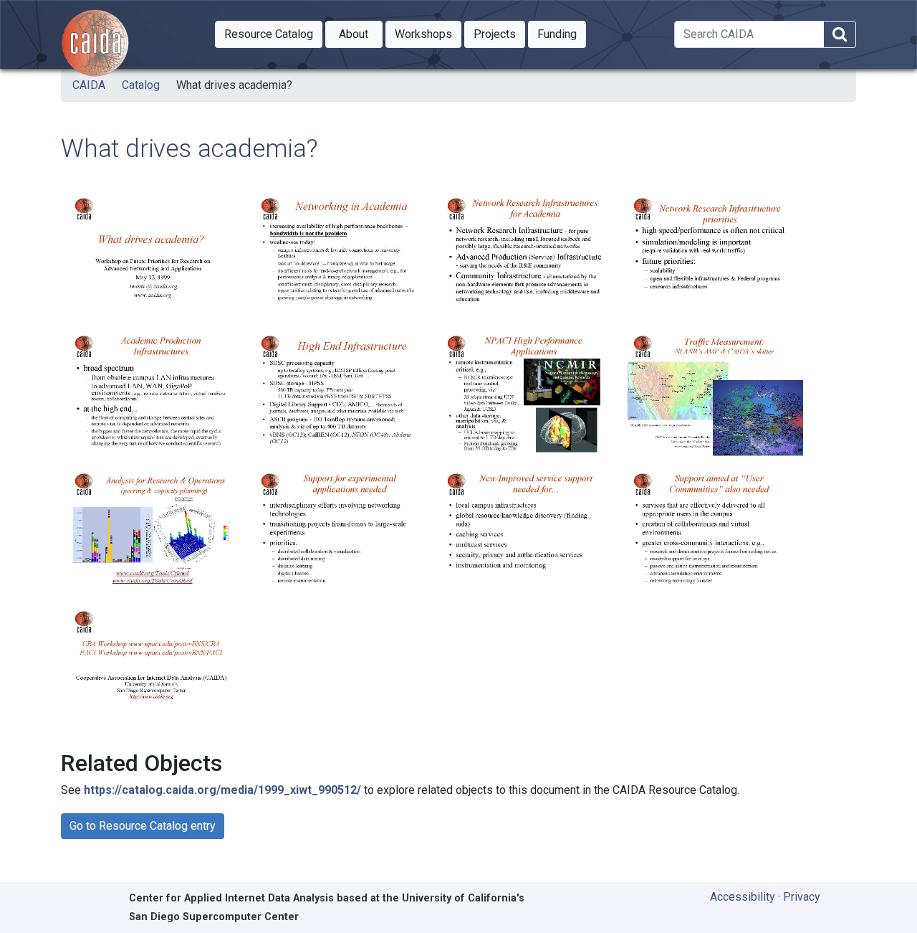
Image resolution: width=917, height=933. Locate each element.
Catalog (141, 85)
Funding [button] (561, 34)
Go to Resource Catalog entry (142, 826)
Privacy (801, 897)
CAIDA (88, 85)
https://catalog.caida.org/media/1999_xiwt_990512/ (222, 790)
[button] (268, 34)
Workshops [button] (428, 34)
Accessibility (742, 897)
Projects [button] (499, 34)
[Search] (839, 35)
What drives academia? (234, 85)
